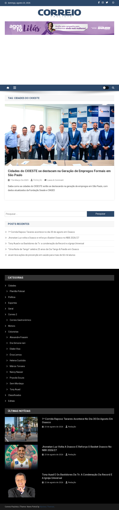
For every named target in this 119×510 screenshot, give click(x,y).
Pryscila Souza (17, 378)
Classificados (14, 395)
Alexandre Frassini (19, 337)
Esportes (12, 303)
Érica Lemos (16, 354)
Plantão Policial (17, 291)
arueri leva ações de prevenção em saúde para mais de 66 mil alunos (41, 255)
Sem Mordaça (17, 383)
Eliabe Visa (15, 349)
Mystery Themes (47, 507)
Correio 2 (12, 314)
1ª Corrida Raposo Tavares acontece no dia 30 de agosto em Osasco (41, 232)
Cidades (12, 285)
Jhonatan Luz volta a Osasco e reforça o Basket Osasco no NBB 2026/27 (43, 237)
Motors (11, 326)
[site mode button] (106, 87)
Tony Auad (15, 389)
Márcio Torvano (17, 366)
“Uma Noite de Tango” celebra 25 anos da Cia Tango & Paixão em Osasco (43, 249)
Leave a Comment (55, 180)
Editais (11, 401)
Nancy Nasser (16, 372)
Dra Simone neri (17, 343)
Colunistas (13, 331)
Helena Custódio (18, 360)
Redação (37, 180)
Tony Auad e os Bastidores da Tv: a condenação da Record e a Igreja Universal (46, 243)
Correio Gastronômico (20, 320)
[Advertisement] (59, 61)
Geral (10, 308)
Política (11, 297)
